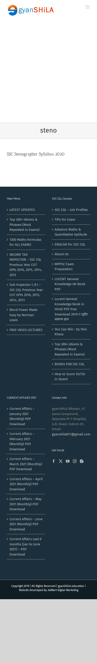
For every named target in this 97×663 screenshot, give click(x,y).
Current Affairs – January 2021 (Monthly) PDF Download (22, 416)
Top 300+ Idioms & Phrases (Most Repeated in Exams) (24, 224)
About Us (62, 254)
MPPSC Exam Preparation (64, 266)
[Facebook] (53, 461)
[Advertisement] (48, 71)
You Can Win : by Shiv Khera (71, 331)
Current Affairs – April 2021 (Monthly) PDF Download (26, 484)
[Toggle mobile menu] (87, 7)
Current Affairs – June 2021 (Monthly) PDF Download (25, 524)
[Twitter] (60, 461)
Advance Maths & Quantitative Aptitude (71, 232)
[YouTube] (67, 461)
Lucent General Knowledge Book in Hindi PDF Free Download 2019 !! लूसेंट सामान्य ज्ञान (71, 309)
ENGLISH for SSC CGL (70, 244)
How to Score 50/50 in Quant (70, 376)
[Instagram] (74, 461)
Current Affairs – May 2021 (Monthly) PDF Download (25, 504)
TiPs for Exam (65, 219)
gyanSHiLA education (71, 586)
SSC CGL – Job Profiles (71, 210)
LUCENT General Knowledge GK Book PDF (70, 284)
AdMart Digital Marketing (63, 590)
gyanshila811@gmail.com (71, 434)
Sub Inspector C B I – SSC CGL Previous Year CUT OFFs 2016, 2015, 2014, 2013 (26, 292)
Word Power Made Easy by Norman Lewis (23, 315)
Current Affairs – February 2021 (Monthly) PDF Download (22, 441)
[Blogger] (81, 461)
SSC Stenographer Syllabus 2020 (36, 154)
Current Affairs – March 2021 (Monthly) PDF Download (25, 464)
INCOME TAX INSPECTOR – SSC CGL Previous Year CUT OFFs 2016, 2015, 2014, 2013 (25, 265)
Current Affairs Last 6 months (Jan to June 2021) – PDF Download (25, 546)
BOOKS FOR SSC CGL (69, 364)
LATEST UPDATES (22, 210)
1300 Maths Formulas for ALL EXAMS (25, 242)
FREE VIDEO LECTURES (25, 330)
